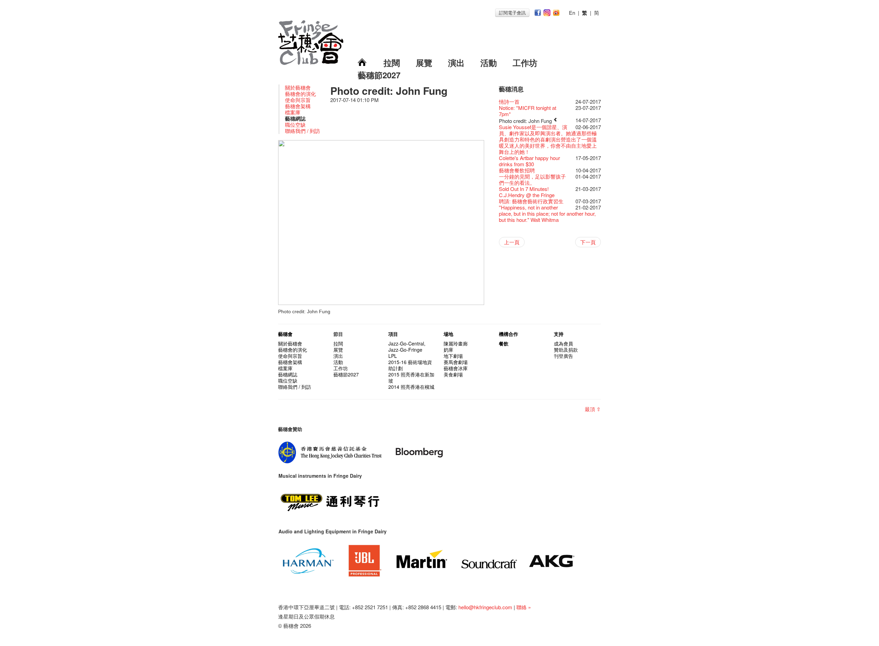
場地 (448, 333)
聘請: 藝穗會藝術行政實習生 (531, 201)
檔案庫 (292, 112)
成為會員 (563, 343)
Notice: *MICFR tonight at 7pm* (527, 110)
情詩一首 (509, 101)
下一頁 (588, 242)
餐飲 (504, 343)
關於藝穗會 (298, 87)
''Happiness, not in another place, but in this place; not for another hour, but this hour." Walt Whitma (547, 213)
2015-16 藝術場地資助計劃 (410, 365)
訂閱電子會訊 (512, 12)
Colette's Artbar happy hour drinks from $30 (529, 161)
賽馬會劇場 (456, 362)
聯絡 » (523, 607)
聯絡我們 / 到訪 (302, 130)
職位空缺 (295, 124)
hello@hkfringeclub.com (485, 607)
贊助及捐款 (566, 349)
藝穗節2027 (379, 75)
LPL (392, 355)
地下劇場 (453, 355)
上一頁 (512, 242)
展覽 (424, 62)
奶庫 (448, 349)
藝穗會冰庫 (456, 368)
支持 (558, 333)
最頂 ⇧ (593, 408)
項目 (393, 333)
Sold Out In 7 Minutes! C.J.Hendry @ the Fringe (527, 192)
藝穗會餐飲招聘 (517, 170)
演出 (456, 62)
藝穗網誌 (287, 374)
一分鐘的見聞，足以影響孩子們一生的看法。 (532, 179)
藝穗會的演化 (300, 93)
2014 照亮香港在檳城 (411, 386)
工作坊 (525, 62)
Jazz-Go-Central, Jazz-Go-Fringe (406, 346)
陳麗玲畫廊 (456, 343)
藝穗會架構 (298, 106)
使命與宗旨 (298, 99)
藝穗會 (285, 333)
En (572, 12)
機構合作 (508, 333)
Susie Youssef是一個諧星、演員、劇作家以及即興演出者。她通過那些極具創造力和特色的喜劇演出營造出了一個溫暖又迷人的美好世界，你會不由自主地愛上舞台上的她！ (548, 139)
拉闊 (392, 62)
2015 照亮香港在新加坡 (411, 377)
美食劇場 (453, 374)
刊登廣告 (563, 355)
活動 (488, 62)
